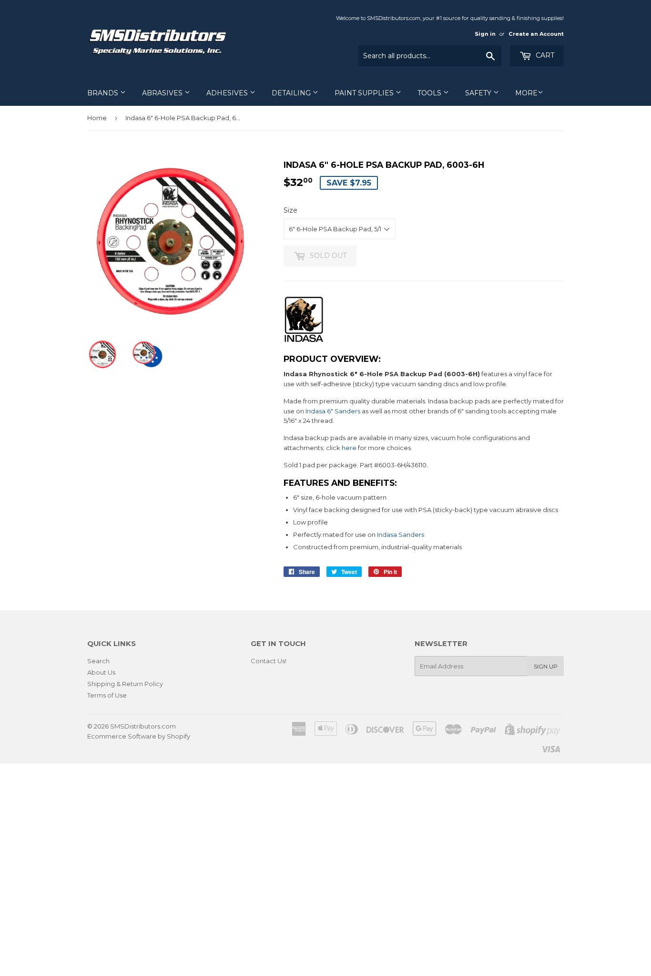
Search (98, 661)
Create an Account (536, 34)
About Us (101, 672)
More (526, 93)
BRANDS (103, 93)
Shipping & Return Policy (125, 684)
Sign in (485, 34)
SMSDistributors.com (143, 726)
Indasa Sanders (400, 534)
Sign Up (546, 666)
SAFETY (479, 93)
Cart (544, 55)
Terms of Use (107, 695)
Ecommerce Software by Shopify (138, 736)
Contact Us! (268, 661)
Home (97, 118)
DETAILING (292, 93)
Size (290, 210)
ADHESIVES (228, 93)
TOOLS (430, 93)
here (349, 448)
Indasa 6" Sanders (332, 411)
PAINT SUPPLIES (365, 93)
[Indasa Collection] (304, 341)
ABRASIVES (163, 93)
